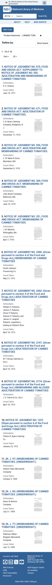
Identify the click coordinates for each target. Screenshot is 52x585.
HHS (26, 582)
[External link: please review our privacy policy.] (5, 562)
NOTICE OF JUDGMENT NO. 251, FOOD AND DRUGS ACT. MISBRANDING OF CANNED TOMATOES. (25, 219)
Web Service (40, 22)
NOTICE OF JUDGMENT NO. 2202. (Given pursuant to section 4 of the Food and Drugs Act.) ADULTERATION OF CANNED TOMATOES (26, 295)
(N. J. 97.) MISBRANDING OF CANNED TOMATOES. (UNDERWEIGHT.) (25, 460)
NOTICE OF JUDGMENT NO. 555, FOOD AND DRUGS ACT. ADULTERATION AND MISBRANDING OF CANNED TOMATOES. (25, 148)
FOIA (5, 570)
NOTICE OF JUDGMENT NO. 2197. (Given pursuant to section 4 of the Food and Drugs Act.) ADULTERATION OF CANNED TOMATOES (26, 347)
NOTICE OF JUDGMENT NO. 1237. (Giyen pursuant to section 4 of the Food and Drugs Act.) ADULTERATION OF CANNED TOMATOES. (25, 425)
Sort (5, 56)
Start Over (7, 29)
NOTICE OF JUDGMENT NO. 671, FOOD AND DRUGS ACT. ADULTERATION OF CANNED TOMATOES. (25, 111)
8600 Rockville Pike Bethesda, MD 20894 (36, 561)
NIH (21, 582)
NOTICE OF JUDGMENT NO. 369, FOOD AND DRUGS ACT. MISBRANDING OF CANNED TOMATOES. (25, 183)
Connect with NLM (10, 556)
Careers (31, 573)
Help (27, 22)
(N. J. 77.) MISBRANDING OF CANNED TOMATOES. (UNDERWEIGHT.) (25, 525)
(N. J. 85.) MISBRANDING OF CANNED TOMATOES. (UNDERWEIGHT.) (25, 493)
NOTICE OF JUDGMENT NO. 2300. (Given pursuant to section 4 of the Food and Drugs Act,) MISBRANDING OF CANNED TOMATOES (26, 257)
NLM (17, 582)
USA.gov (33, 582)
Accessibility (33, 570)
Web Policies (8, 567)
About (17, 22)
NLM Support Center (36, 567)
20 (16, 56)
